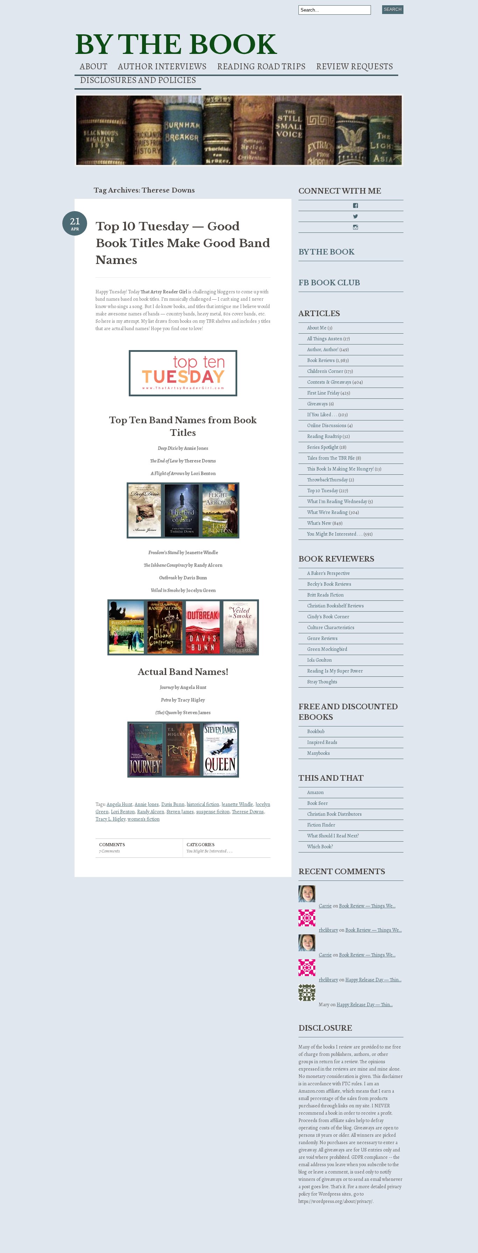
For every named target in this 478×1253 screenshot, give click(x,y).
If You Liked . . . (322, 414)
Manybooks (318, 753)
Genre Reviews (322, 638)
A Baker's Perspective (328, 573)
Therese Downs (248, 811)
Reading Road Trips (261, 67)
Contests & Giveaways (329, 382)
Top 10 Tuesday (322, 490)
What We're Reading (327, 512)
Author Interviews (162, 67)
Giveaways (317, 404)
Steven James (180, 811)
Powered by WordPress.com (100, 1242)
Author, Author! (322, 349)
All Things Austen (324, 338)
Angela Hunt (119, 804)
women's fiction (144, 819)
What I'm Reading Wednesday (337, 501)
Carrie (325, 906)
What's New (319, 523)
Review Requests (354, 67)
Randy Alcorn (150, 811)
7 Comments (109, 851)
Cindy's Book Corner (328, 616)
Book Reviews (321, 360)
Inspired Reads (322, 742)
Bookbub (315, 731)
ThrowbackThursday (327, 479)
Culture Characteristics (330, 627)
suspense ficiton (213, 811)
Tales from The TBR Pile (331, 458)
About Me (316, 328)
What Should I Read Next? (333, 836)
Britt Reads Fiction (325, 595)
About (93, 67)
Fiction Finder (321, 825)
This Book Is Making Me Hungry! (340, 469)
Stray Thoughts (322, 681)
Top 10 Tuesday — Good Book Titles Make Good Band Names (183, 243)
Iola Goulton (319, 660)
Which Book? (320, 846)
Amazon (315, 792)
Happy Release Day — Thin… (373, 979)
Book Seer (317, 803)
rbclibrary (328, 930)
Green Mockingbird (327, 649)
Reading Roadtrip (324, 436)
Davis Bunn (172, 804)
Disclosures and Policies (138, 81)
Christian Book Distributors (334, 814)
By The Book (176, 45)
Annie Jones (147, 804)
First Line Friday (323, 393)
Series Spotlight (322, 447)
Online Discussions (326, 425)
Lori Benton (123, 811)
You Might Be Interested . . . (210, 851)
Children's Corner (325, 371)
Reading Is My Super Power (335, 671)
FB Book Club (329, 283)
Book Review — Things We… (367, 906)
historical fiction (203, 804)
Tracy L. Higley (110, 819)
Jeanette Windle (237, 804)
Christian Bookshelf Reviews (335, 606)
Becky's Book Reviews (329, 584)
